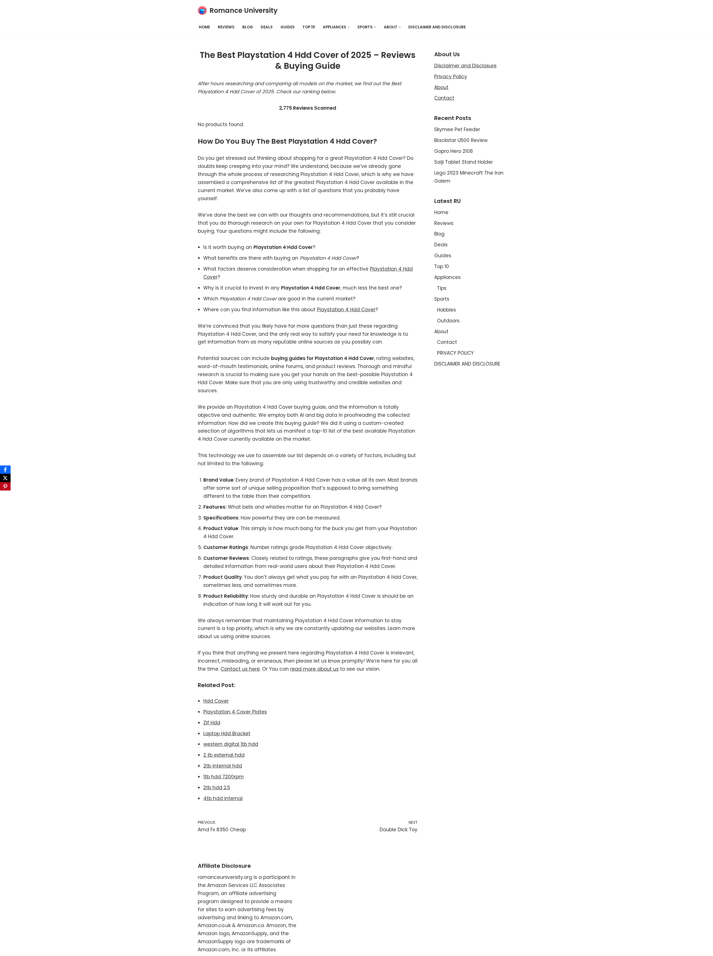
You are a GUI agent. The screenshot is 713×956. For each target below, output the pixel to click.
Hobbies (446, 310)
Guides (287, 27)
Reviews (226, 27)
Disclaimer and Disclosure (465, 65)
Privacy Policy (450, 76)
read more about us (314, 669)
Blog (247, 27)
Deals (267, 27)
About (441, 87)
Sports (441, 299)
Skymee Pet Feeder (457, 129)
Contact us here (240, 669)
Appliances (447, 277)
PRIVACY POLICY (455, 353)
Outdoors (448, 320)
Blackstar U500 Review (461, 140)
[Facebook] (5, 469)
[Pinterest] (5, 486)
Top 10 (308, 27)
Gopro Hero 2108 (453, 151)
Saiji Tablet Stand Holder (463, 162)
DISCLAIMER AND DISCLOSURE (437, 27)
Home (204, 27)
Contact (444, 98)
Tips (441, 288)
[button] (349, 27)
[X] (5, 478)
